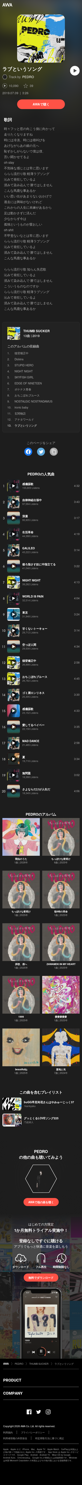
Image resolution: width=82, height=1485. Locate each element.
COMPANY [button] (12, 1393)
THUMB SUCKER (36, 331)
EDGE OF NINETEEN (28, 383)
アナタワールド (24, 419)
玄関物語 (20, 413)
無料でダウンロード (41, 1278)
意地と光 (61, 1069)
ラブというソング (64, 1363)
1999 (21, 1016)
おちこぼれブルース (27, 395)
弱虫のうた (21, 859)
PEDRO (28, 77)
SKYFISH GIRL (24, 377)
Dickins (19, 359)
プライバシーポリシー (33, 1432)
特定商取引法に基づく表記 (49, 1438)
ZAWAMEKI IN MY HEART (61, 964)
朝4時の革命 (61, 911)
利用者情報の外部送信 (15, 1438)
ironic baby (21, 407)
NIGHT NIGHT (24, 371)
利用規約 (8, 1432)
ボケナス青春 (23, 389)
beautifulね (21, 1069)
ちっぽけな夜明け (60, 859)
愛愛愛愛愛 (61, 1016)
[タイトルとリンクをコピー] (54, 452)
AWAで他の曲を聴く (41, 1202)
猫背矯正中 (21, 353)
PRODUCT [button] (12, 1380)
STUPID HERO (24, 365)
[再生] (75, 71)
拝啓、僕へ (21, 964)
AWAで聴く (41, 104)
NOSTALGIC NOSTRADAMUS (33, 401)
